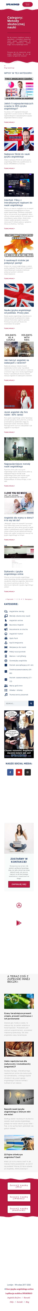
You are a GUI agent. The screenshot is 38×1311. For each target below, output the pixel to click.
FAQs (12, 1302)
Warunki (27, 1297)
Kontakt (20, 1302)
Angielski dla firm (14, 1297)
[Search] (31, 703)
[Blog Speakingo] (4, 65)
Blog (27, 1302)
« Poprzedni (9, 599)
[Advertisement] (19, 799)
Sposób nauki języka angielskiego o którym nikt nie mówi (17, 1112)
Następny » (28, 599)
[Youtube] (19, 772)
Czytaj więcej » (9, 122)
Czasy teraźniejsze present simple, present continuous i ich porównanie (18, 1016)
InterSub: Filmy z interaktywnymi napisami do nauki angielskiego (18, 202)
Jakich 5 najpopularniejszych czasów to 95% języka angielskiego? (18, 106)
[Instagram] (27, 772)
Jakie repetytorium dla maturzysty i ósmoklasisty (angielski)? (17, 1064)
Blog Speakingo (9, 68)
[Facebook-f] (10, 772)
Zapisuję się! (19, 884)
